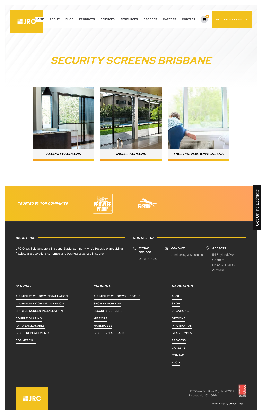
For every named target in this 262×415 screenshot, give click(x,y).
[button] (108, 19)
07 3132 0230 (148, 259)
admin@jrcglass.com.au (187, 255)
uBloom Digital (236, 403)
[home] (26, 21)
